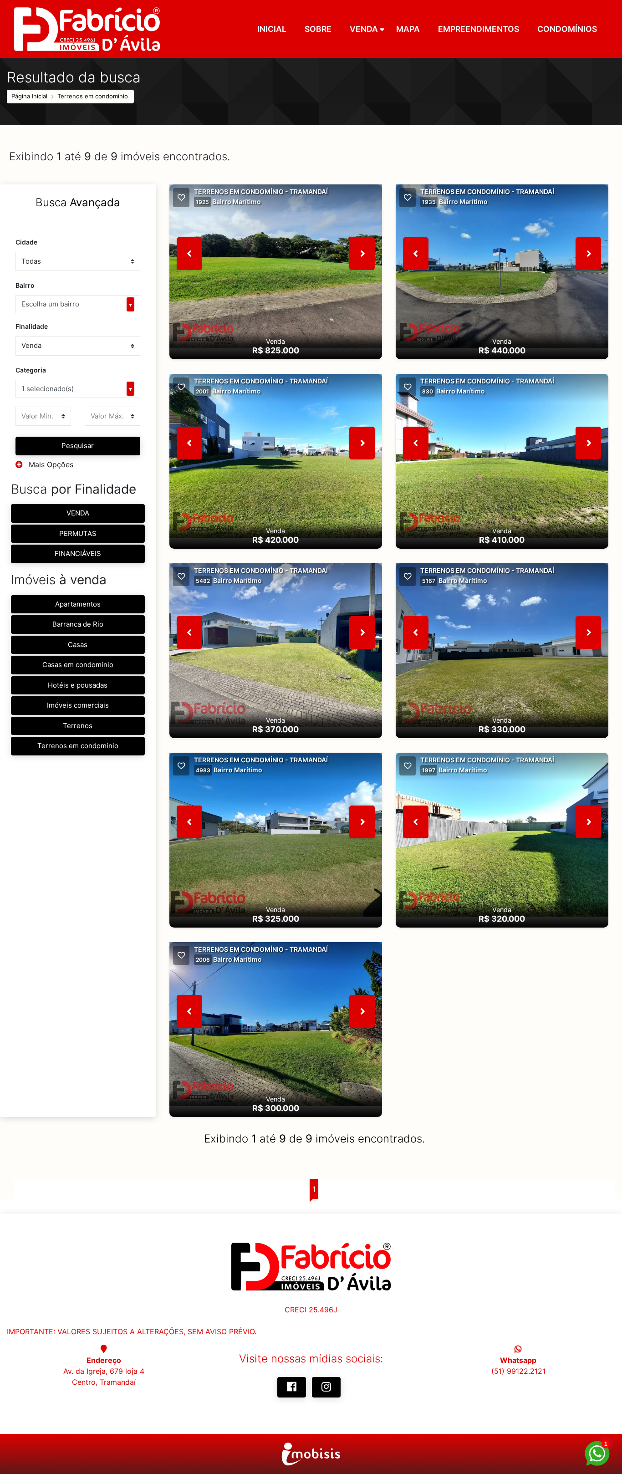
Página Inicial (29, 96)
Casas (77, 644)
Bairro (25, 285)
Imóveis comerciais (78, 705)
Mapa (408, 29)
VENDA (77, 513)
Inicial (271, 29)
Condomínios (567, 29)
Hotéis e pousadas (77, 685)
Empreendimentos (478, 29)
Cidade (26, 242)
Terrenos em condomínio (92, 96)
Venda (364, 29)
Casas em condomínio (77, 664)
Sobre (318, 29)
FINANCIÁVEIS (78, 553)
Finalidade (31, 326)
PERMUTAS (78, 533)
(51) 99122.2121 (518, 1371)
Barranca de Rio (77, 624)
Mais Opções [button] (49, 464)
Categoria (30, 370)
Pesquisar (77, 445)
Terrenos (77, 725)
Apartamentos (78, 604)
